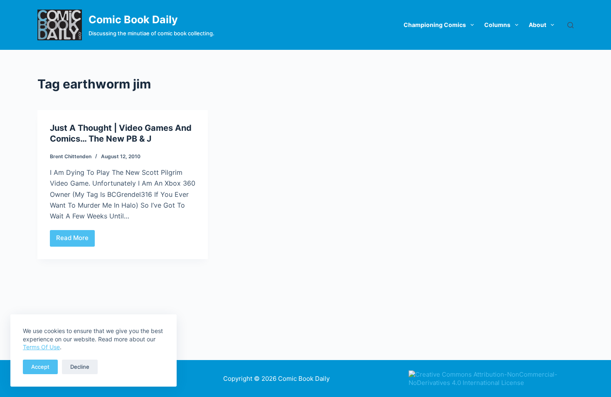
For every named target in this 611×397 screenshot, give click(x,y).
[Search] (570, 25)
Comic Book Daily (133, 19)
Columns (497, 24)
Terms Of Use (41, 346)
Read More (75, 240)
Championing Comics (435, 24)
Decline (79, 366)
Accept (40, 366)
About (537, 24)
